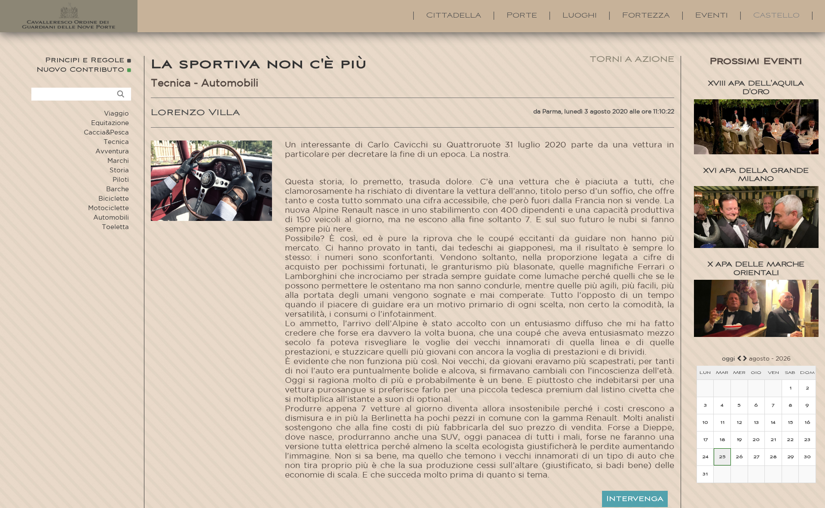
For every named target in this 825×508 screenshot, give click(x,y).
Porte (522, 15)
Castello (776, 15)
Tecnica (116, 142)
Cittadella (453, 15)
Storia (119, 170)
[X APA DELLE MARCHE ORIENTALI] (756, 308)
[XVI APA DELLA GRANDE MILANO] (756, 216)
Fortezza (646, 15)
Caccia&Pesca (106, 132)
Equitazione (110, 123)
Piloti (121, 180)
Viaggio (116, 113)
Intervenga (634, 499)
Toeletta (115, 227)
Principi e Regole (84, 60)
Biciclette (113, 199)
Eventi (711, 15)
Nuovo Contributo (80, 70)
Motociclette (108, 208)
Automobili (111, 217)
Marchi (118, 161)
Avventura (112, 151)
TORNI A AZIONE (632, 60)
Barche (117, 189)
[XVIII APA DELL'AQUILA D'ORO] (756, 126)
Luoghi (579, 15)
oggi (728, 358)
